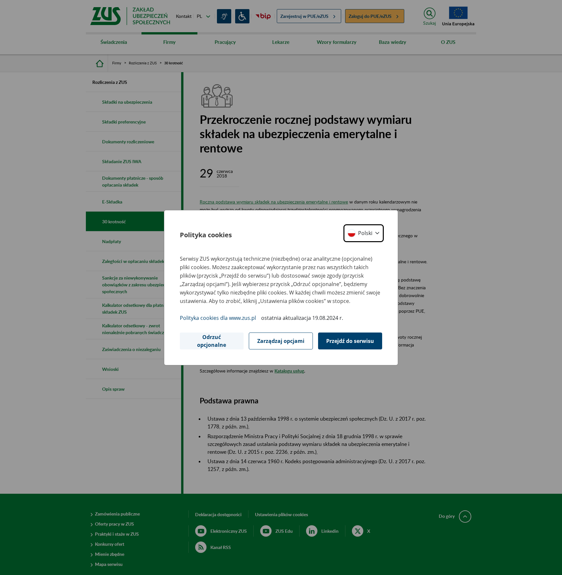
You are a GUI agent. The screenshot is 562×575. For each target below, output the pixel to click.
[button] (363, 233)
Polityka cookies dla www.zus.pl (218, 317)
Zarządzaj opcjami (280, 341)
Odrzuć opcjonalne (211, 340)
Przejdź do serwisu (350, 341)
